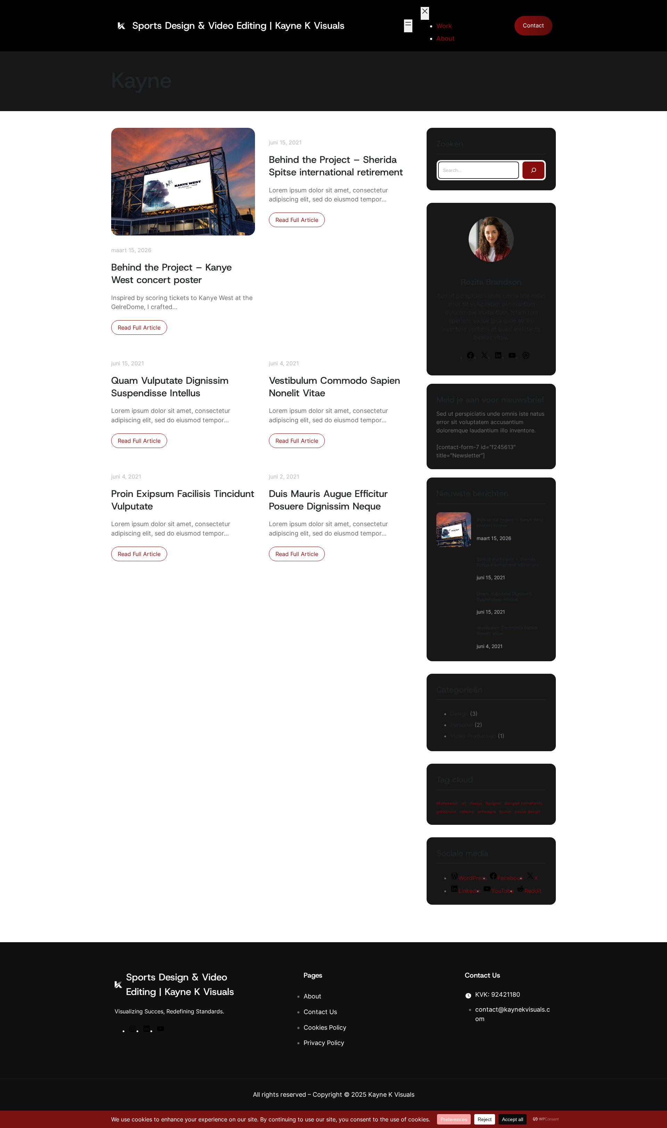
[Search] (533, 170)
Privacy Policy (324, 1042)
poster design (527, 812)
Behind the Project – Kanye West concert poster (171, 273)
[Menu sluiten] (425, 13)
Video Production (473, 735)
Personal (461, 724)
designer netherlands (523, 803)
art (463, 803)
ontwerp (466, 812)
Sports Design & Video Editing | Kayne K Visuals (238, 25)
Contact (533, 25)
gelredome (446, 812)
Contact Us (320, 1011)
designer (493, 803)
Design (459, 713)
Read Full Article (142, 329)
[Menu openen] (408, 25)
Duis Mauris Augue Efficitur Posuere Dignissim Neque (328, 500)
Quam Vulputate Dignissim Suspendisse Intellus (170, 386)
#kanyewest (447, 803)
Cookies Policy (325, 1027)
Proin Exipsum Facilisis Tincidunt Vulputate (182, 500)
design (476, 803)
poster (505, 812)
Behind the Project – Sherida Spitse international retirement (336, 166)
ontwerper (487, 812)
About (312, 996)
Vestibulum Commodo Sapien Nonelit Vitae (334, 386)
